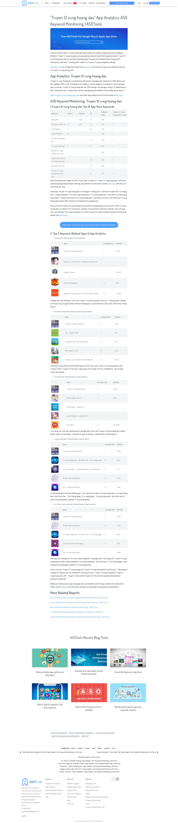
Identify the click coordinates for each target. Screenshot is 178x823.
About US (70, 804)
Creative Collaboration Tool (95, 807)
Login (145, 3)
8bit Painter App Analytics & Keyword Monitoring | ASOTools (73, 607)
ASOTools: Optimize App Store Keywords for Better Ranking (89, 225)
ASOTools (88, 67)
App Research (50, 787)
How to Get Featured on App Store (128, 672)
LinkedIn (107, 748)
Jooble (87, 794)
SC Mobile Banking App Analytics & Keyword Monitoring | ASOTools (76, 612)
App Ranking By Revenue (54, 790)
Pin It (114, 748)
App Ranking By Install (53, 794)
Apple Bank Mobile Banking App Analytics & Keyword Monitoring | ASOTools (80, 617)
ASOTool (119, 95)
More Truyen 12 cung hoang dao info (64, 95)
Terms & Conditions (74, 794)
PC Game (83, 3)
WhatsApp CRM (90, 783)
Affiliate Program (73, 783)
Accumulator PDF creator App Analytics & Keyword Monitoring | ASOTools (79, 602)
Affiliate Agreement (74, 787)
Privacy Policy (72, 790)
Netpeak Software (91, 790)
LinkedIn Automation (92, 787)
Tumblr (87, 748)
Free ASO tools (56, 67)
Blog (68, 800)
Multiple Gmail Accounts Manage (96, 797)
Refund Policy (72, 797)
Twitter (73, 748)
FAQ (47, 797)
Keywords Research (53, 783)
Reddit (80, 748)
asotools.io (63, 215)
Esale (87, 804)
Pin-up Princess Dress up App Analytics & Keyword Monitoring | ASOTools (79, 598)
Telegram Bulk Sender (93, 800)
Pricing (92, 3)
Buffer (99, 748)
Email (93, 748)
